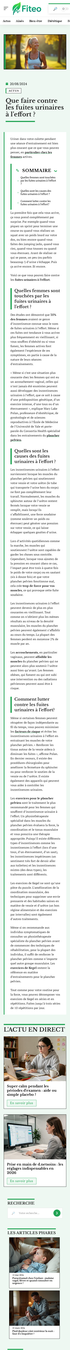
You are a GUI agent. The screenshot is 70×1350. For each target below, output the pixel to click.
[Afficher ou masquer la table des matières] (54, 171)
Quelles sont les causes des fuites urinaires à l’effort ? (36, 192)
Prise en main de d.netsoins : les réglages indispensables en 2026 (35, 1168)
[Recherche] (55, 9)
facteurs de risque (27, 731)
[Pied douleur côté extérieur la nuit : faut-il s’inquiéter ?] (34, 1308)
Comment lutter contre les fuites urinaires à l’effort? (36, 202)
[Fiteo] (27, 8)
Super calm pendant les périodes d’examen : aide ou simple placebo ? (32, 1090)
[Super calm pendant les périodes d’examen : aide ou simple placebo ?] (35, 1059)
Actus (14, 90)
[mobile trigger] (7, 8)
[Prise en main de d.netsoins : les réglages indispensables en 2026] (35, 1137)
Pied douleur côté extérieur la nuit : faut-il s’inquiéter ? (33, 1332)
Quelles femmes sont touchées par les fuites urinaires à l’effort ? (38, 180)
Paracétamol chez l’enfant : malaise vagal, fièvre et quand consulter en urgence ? (33, 1281)
